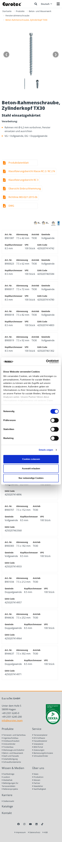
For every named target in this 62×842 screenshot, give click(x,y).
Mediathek (7, 780)
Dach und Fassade (11, 756)
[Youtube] (30, 824)
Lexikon (6, 777)
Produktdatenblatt (19, 162)
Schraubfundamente (12, 762)
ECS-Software (39, 738)
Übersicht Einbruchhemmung (25, 188)
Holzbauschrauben (11, 741)
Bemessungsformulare (43, 753)
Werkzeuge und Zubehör (13, 750)
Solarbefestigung (10, 759)
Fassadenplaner (40, 741)
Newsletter (38, 786)
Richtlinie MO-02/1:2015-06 (23, 197)
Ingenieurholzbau (10, 738)
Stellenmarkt (8, 801)
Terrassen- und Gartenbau (14, 735)
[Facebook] (18, 824)
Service (36, 729)
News (35, 774)
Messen (36, 780)
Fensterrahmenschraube (17, 15)
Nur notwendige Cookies (31, 478)
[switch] (54, 420)
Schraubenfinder (40, 756)
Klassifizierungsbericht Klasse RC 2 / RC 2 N (32, 171)
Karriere (7, 795)
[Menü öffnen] (58, 4)
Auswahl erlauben (31, 468)
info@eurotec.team (12, 720)
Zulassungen (38, 750)
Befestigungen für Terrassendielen (10, 784)
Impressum (20, 832)
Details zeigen (46, 450)
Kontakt (7, 813)
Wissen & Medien (13, 768)
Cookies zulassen (31, 459)
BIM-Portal (38, 747)
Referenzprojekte (10, 789)
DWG (11, 205)
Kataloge (7, 806)
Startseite (7, 11)
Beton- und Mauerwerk (40, 11)
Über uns (38, 768)
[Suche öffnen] (36, 4)
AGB (46, 832)
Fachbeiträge (8, 774)
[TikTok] (42, 824)
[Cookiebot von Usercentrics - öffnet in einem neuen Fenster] (46, 361)
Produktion (38, 777)
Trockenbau (8, 747)
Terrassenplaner (40, 735)
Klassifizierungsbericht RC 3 (23, 179)
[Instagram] (24, 824)
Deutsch (45, 3)
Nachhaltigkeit (39, 789)
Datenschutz (34, 832)
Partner (36, 783)
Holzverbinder (9, 744)
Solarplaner (38, 744)
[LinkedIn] (36, 824)
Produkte (20, 11)
